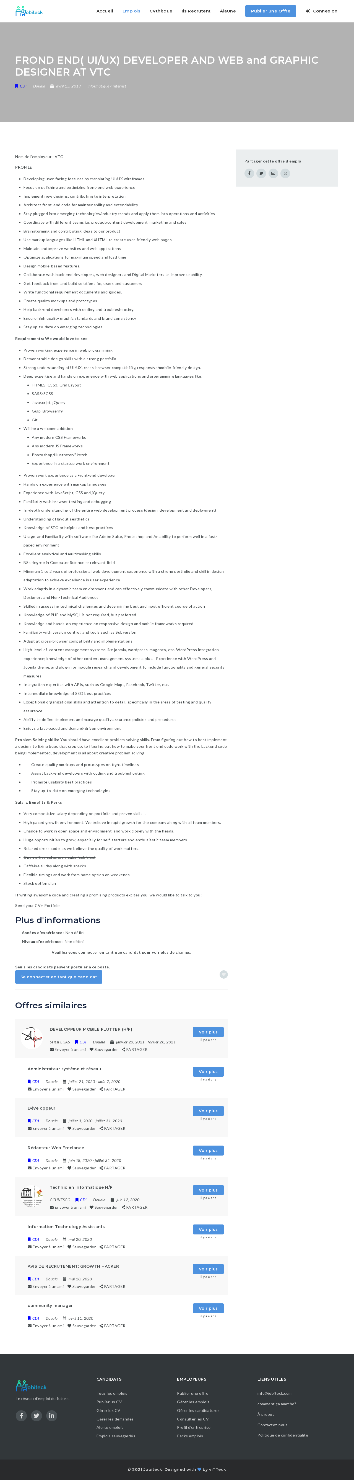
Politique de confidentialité (283, 1435)
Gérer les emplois (193, 1401)
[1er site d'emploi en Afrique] (32, 11)
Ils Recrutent (196, 11)
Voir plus (208, 1032)
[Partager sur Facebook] (249, 173)
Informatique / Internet (106, 86)
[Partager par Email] (273, 173)
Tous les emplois (112, 1393)
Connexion (324, 11)
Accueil (105, 11)
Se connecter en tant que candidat (58, 976)
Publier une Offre (271, 11)
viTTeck (217, 1469)
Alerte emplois (110, 1427)
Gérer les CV (109, 1410)
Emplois (131, 11)
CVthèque (161, 11)
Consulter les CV (193, 1419)
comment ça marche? (276, 1403)
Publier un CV (109, 1401)
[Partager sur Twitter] (261, 173)
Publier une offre (193, 1393)
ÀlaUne (228, 11)
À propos (265, 1414)
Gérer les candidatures (198, 1410)
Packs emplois (190, 1435)
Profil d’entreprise (194, 1427)
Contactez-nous (272, 1424)
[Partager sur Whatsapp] (285, 173)
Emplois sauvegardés (116, 1435)
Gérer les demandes (115, 1419)
